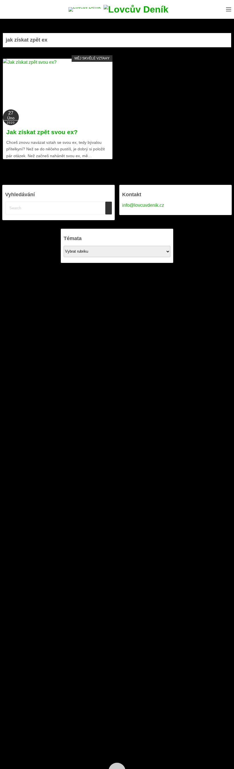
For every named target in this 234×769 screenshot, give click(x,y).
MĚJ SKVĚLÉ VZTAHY (92, 58)
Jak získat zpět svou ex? (42, 132)
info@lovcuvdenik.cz (143, 205)
